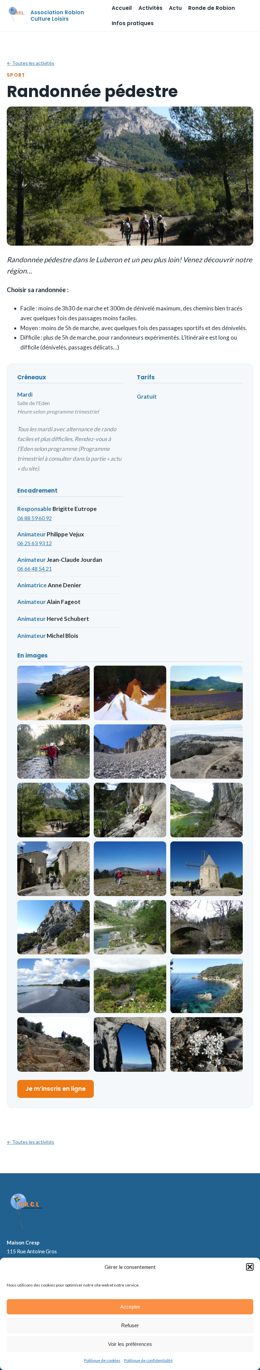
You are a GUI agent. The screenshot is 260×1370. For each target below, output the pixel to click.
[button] (249, 1266)
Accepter (130, 1307)
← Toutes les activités (30, 63)
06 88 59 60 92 (34, 518)
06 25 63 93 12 (34, 543)
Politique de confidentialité (148, 1360)
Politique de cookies (102, 1360)
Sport (16, 75)
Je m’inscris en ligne (55, 1089)
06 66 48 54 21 (34, 568)
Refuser (130, 1325)
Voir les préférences (130, 1344)
